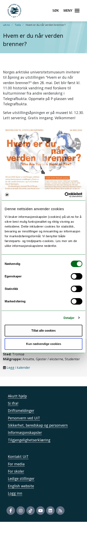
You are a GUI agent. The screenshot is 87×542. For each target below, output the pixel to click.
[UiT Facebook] (10, 510)
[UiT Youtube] (40, 510)
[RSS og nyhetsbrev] (60, 510)
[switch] (76, 276)
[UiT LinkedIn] (50, 510)
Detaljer (69, 318)
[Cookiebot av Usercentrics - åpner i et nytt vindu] (64, 194)
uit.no (6, 25)
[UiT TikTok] (30, 510)
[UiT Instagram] (20, 510)
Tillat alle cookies (43, 330)
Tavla (18, 25)
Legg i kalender (18, 367)
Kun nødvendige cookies (43, 344)
